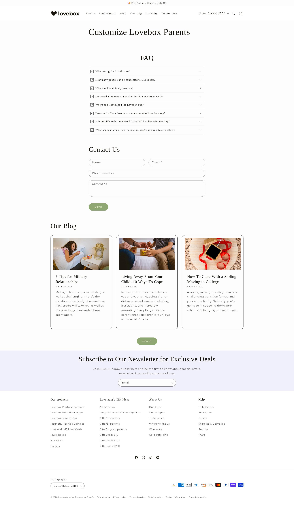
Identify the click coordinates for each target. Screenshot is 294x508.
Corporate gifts (158, 435)
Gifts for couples (110, 418)
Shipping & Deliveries (211, 423)
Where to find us (159, 423)
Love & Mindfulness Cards (66, 429)
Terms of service (137, 497)
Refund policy (103, 497)
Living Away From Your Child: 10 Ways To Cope (142, 279)
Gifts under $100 (110, 440)
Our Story (155, 407)
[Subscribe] (172, 383)
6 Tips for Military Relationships (71, 279)
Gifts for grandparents (113, 429)
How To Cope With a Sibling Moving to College (211, 279)
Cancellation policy (198, 497)
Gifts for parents (110, 423)
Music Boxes (58, 435)
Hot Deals (57, 440)
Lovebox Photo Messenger (67, 407)
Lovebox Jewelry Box (64, 418)
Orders (202, 418)
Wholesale (155, 429)
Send (98, 206)
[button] (233, 13)
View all (147, 341)
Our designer (157, 412)
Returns (203, 429)
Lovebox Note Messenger (67, 412)
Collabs (55, 446)
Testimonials (156, 418)
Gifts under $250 (110, 446)
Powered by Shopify (84, 497)
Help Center (206, 407)
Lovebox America (66, 497)
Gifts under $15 (109, 435)
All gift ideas (107, 407)
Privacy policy (119, 497)
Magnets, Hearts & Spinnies (67, 423)
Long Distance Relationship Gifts (120, 412)
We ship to (205, 412)
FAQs (201, 435)
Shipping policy (155, 497)
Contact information (176, 497)
